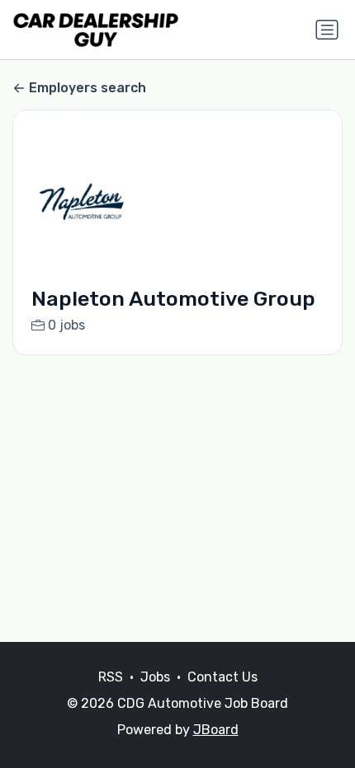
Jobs (155, 677)
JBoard (216, 730)
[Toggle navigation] (327, 29)
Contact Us (222, 677)
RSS (110, 677)
